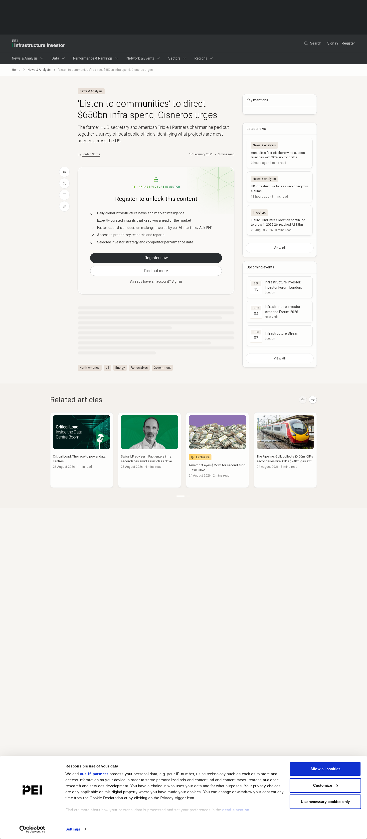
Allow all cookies (325, 769)
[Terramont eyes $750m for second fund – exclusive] (217, 450)
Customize (322, 785)
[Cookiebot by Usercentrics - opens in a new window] (32, 829)
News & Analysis (25, 58)
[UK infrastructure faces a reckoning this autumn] (279, 187)
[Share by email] (64, 195)
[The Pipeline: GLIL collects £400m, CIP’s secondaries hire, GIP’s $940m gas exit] (285, 450)
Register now (156, 257)
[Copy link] (64, 206)
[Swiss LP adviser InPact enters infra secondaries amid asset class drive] (149, 450)
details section (235, 810)
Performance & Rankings (93, 58)
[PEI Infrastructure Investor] (38, 43)
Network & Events (140, 58)
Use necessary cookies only (325, 801)
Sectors (174, 58)
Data (55, 58)
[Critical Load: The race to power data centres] (81, 450)
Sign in (332, 43)
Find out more (156, 270)
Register (348, 43)
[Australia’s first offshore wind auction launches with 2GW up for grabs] (279, 153)
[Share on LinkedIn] (64, 172)
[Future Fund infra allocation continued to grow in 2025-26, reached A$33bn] (279, 220)
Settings (72, 829)
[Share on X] (64, 183)
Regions (200, 58)
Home (16, 70)
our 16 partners (94, 774)
